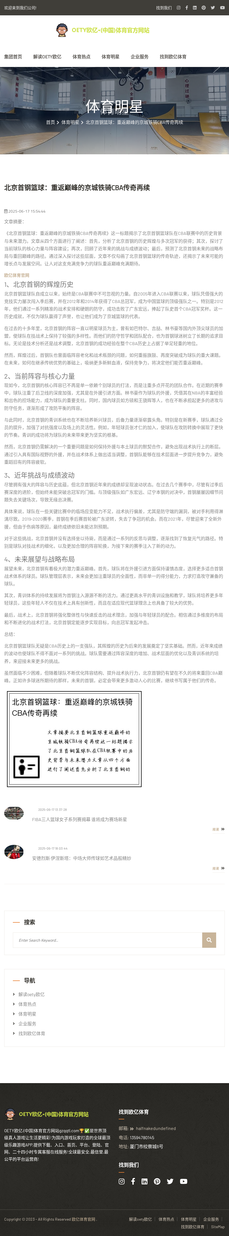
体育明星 (111, 56)
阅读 (216, 829)
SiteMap (218, 1226)
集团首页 (13, 56)
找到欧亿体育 (173, 56)
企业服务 (140, 56)
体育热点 (81, 56)
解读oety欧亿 (47, 56)
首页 (50, 122)
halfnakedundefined (156, 1128)
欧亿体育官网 (83, 1219)
